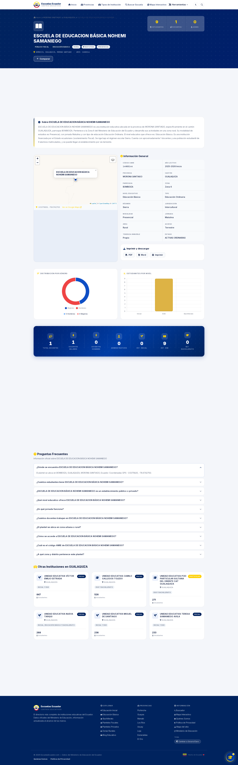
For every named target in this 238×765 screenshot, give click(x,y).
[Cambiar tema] (195, 4)
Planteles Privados (110, 727)
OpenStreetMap (104, 203)
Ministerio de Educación (186, 731)
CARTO (114, 203)
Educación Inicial (109, 710)
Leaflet (93, 203)
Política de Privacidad (185, 723)
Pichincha (141, 710)
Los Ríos (141, 723)
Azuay (140, 727)
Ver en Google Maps (71, 207)
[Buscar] (201, 4)
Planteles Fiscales (110, 723)
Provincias (88, 4)
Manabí (140, 719)
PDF (130, 255)
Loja (139, 731)
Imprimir (159, 255)
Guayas (140, 714)
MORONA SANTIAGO (52, 17)
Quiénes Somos (183, 719)
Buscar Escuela (135, 4)
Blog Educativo (109, 735)
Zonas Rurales (108, 731)
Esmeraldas (142, 735)
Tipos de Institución (111, 4)
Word (143, 255)
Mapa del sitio (182, 727)
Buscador (180, 710)
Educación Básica (111, 714)
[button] (75, 179)
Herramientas (179, 4)
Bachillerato (108, 719)
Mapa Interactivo (157, 4)
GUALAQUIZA (69, 17)
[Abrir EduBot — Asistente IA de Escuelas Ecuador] (230, 757)
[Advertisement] (119, 91)
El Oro (140, 739)
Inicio (73, 4)
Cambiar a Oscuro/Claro (189, 741)
